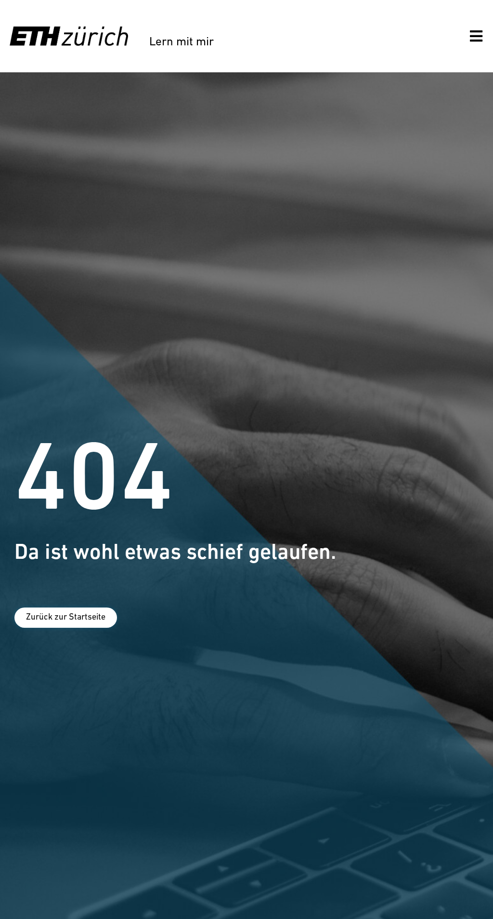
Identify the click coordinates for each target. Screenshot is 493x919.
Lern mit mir (181, 42)
